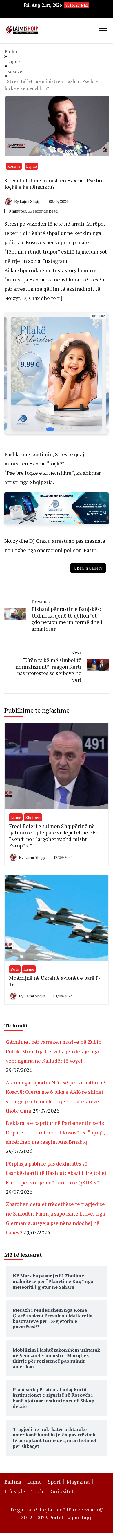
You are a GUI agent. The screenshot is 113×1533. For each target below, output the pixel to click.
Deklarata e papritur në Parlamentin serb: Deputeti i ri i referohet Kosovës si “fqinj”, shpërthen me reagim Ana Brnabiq (55, 1132)
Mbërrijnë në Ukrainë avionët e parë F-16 (55, 981)
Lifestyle (14, 1491)
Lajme (31, 166)
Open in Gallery (88, 568)
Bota (14, 969)
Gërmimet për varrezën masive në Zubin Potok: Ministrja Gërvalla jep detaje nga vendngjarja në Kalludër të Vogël (53, 1051)
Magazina (78, 1481)
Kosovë (13, 166)
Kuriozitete (62, 1491)
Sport (54, 1481)
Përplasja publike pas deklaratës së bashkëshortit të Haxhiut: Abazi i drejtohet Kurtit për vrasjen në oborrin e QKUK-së (56, 1173)
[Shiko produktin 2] (56, 373)
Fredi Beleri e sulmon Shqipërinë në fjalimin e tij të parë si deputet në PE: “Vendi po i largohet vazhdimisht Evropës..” (53, 835)
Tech (37, 1491)
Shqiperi (33, 817)
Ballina (12, 1481)
